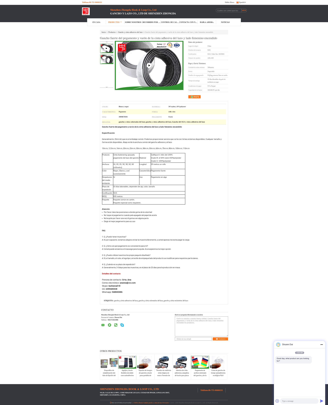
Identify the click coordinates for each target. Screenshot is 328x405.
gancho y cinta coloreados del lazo (151, 301)
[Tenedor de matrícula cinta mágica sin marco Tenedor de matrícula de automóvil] (164, 362)
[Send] (322, 401)
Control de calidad (170, 22)
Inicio (104, 32)
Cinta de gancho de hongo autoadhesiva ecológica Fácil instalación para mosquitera (218, 376)
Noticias (225, 22)
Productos (114, 22)
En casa (96, 22)
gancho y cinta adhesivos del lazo (126, 301)
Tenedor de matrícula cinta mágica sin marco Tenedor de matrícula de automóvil (163, 376)
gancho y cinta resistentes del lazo (176, 301)
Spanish (242, 2)
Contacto (222, 339)
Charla (196, 97)
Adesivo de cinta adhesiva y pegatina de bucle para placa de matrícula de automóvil (182, 376)
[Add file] (277, 401)
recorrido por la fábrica (151, 22)
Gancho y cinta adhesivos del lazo (130, 32)
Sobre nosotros (133, 22)
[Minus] (321, 344)
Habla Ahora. (230, 2)
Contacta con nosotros (188, 22)
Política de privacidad (124, 403)
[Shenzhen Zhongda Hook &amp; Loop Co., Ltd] (96, 11)
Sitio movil (114, 403)
